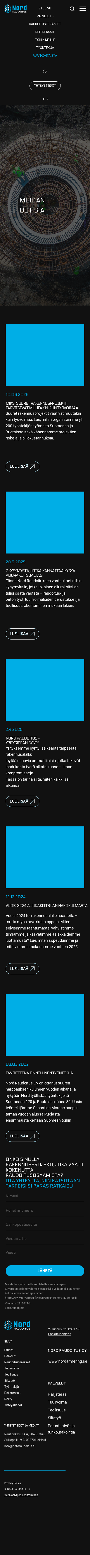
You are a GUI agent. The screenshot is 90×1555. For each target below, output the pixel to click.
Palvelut (10, 1356)
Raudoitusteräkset (45, 24)
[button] (72, 8)
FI (44, 99)
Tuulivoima (11, 1368)
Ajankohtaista (45, 55)
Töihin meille (45, 40)
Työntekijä (45, 47)
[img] (17, 1325)
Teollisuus (11, 1374)
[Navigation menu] (83, 9)
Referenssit (45, 32)
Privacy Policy (12, 1483)
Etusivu (9, 1350)
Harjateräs (57, 1394)
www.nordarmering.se (67, 1361)
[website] (45, 71)
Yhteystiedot (13, 1405)
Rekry (8, 1399)
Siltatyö (9, 1380)
